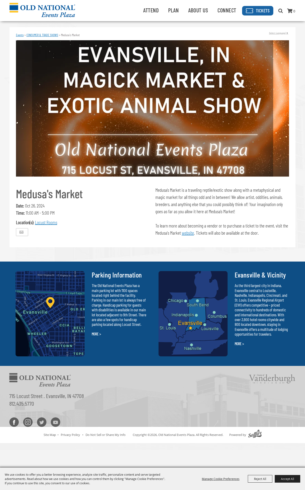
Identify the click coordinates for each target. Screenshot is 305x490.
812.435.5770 (21, 403)
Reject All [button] (260, 479)
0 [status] (294, 11)
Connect (227, 10)
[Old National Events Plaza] (42, 10)
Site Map (50, 435)
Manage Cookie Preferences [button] (220, 479)
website (188, 233)
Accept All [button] (287, 479)
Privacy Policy (70, 435)
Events (20, 35)
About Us (198, 10)
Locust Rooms (46, 222)
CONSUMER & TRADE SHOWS (42, 35)
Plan (173, 10)
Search (280, 10)
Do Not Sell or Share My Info (106, 435)
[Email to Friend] (21, 232)
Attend (151, 10)
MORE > (96, 334)
